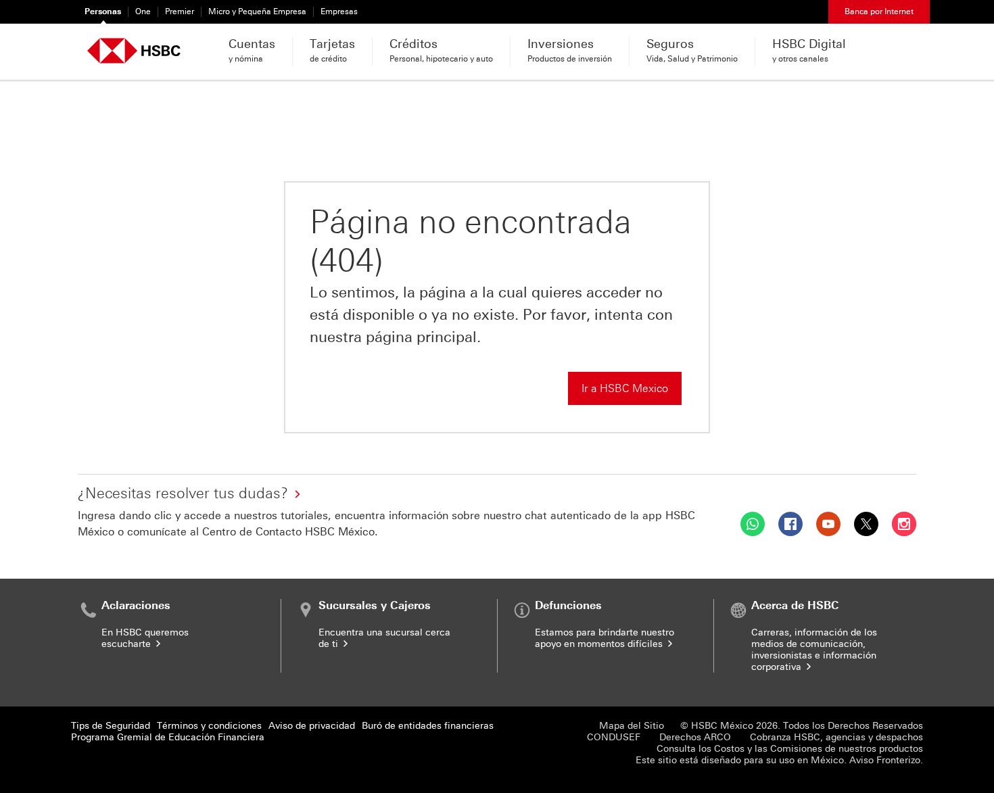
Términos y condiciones (209, 725)
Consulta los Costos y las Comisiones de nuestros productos (790, 748)
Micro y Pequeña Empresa (257, 11)
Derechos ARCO (695, 737)
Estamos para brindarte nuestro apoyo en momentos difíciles (604, 638)
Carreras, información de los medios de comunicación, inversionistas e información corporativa (814, 650)
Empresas (339, 11)
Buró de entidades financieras (428, 725)
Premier (179, 11)
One (143, 11)
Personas (103, 11)
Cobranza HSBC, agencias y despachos (836, 737)
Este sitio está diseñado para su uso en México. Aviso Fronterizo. (779, 760)
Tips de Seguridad (110, 725)
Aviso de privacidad (311, 725)
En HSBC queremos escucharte (145, 638)
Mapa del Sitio (631, 725)
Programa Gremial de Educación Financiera (167, 737)
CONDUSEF (613, 737)
